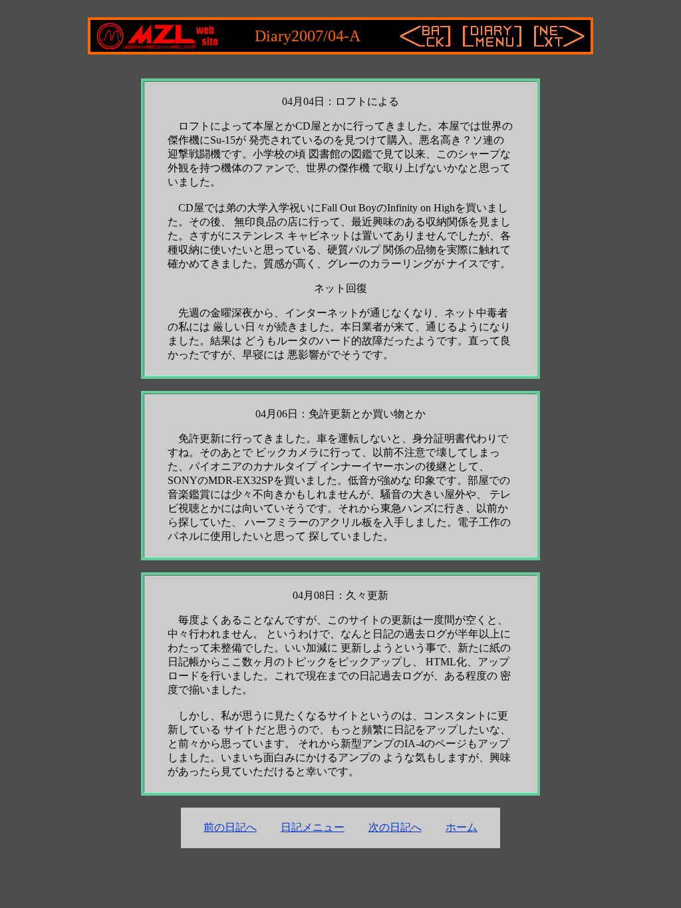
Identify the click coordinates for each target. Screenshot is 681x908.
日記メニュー (312, 827)
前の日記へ (230, 827)
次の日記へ (395, 827)
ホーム (461, 827)
